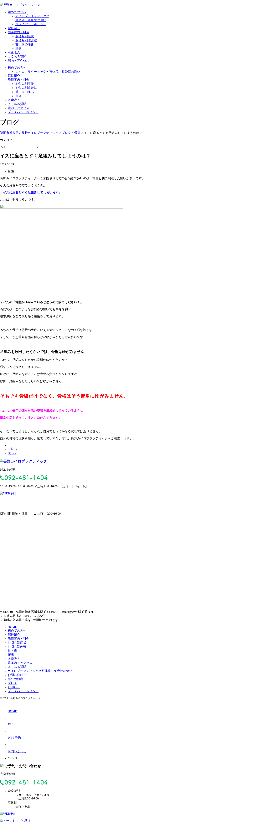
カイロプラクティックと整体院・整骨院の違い (47, 71)
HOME (12, 626)
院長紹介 (14, 28)
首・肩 (12, 650)
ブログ (12, 683)
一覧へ (12, 449)
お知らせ (14, 687)
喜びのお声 (15, 679)
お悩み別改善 (17, 646)
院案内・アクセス (20, 662)
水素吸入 (14, 52)
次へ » (12, 453)
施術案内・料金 (18, 32)
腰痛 (18, 48)
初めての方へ (17, 12)
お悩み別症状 (24, 36)
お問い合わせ (17, 675)
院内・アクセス (18, 60)
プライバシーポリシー (30, 24)
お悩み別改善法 (26, 40)
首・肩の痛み (24, 44)
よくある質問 (17, 56)
